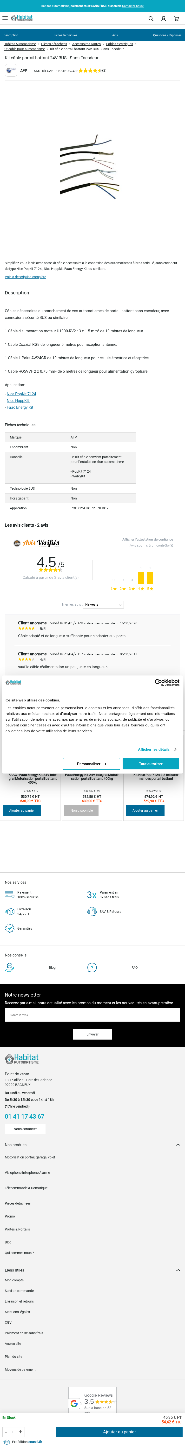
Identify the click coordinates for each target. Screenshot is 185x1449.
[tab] (92, 1145)
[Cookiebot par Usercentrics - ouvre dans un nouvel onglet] (158, 682)
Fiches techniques (65, 35)
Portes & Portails (17, 1229)
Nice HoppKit (18, 400)
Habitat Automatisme (20, 44)
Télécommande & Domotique (26, 1188)
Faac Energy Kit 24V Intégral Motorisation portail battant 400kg (92, 776)
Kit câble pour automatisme (24, 49)
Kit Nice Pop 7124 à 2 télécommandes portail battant (156, 776)
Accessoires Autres (86, 44)
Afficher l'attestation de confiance (147, 539)
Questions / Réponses (167, 35)
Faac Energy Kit (20, 407)
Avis (115, 35)
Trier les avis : (72, 604)
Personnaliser (88, 763)
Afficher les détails (154, 749)
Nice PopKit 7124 (21, 394)
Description (11, 35)
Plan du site (13, 1356)
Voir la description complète (25, 277)
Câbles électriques (119, 44)
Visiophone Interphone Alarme (27, 1173)
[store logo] (22, 18)
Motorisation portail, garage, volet (30, 1157)
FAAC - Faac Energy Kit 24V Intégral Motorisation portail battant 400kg (33, 778)
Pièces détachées (54, 44)
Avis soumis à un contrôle (150, 545)
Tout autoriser (151, 763)
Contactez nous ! (133, 6)
